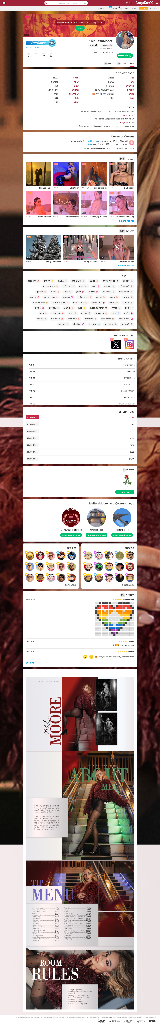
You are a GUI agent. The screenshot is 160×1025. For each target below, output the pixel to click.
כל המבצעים (124, 8)
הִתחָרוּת (114, 8)
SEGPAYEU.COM (110, 1017)
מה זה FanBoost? (32, 48)
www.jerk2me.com (134, 1017)
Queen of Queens (90, 141)
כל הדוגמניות (153, 8)
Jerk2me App (103, 8)
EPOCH (119, 1017)
